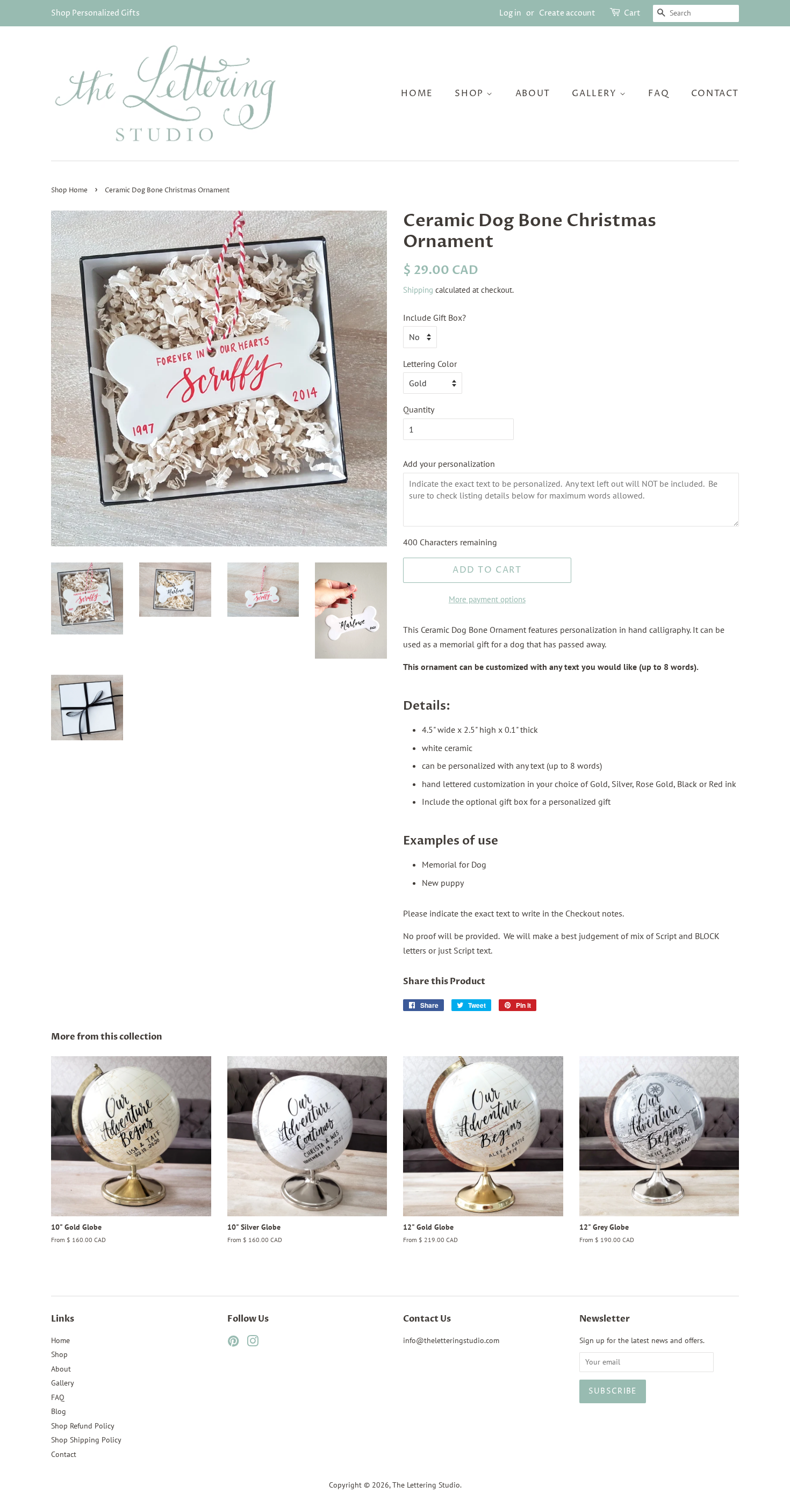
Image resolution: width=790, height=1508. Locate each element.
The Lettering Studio (426, 1485)
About (532, 93)
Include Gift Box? (434, 317)
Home (417, 93)
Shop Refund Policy (82, 1426)
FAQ (658, 93)
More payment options (487, 599)
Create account (567, 13)
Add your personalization (449, 463)
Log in (510, 13)
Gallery (596, 93)
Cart (632, 13)
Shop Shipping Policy (86, 1440)
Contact (715, 93)
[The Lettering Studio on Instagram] (252, 1343)
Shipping (418, 290)
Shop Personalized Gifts (95, 13)
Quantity (418, 409)
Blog (58, 1411)
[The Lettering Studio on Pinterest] (233, 1343)
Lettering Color (430, 363)
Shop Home (69, 190)
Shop (470, 93)
